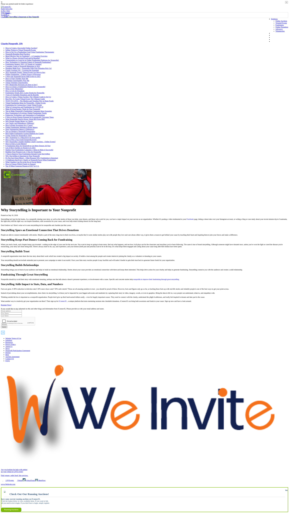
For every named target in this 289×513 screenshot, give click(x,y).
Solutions (274, 19)
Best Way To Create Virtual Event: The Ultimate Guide (25, 99)
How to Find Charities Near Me (16, 79)
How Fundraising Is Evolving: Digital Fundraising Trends (26, 113)
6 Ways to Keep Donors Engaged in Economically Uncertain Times (29, 117)
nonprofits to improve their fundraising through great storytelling (156, 279)
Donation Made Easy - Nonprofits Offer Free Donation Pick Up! (28, 68)
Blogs (7, 15)
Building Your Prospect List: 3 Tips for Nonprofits (23, 152)
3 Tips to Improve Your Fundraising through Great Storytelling (27, 154)
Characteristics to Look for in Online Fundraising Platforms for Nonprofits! (32, 60)
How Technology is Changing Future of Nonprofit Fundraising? (28, 62)
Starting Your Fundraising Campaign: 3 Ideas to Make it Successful (29, 150)
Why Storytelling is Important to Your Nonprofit (22, 17)
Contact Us (275, 41)
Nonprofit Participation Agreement (17, 351)
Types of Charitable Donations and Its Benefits (22, 95)
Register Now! (6, 305)
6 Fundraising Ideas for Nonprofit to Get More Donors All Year (27, 146)
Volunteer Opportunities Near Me (17, 81)
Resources (9, 342)
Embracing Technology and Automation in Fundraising (25, 115)
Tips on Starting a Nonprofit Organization (20, 131)
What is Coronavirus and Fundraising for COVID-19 (24, 107)
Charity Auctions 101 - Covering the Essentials (22, 70)
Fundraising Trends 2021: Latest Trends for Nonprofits (24, 93)
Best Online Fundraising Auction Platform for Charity (24, 133)
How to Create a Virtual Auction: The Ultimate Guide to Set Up (28, 97)
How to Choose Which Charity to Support (20, 164)
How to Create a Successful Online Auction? (21, 48)
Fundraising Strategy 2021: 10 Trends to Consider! (23, 64)
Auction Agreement (12, 357)
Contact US (9, 359)
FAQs (7, 361)
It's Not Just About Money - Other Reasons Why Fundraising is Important (31, 158)
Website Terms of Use (13, 338)
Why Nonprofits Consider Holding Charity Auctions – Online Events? (30, 142)
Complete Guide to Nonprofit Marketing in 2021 (22, 66)
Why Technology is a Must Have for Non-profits (22, 138)
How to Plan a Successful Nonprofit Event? (21, 140)
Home (7, 13)
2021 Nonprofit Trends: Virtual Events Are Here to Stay (25, 72)
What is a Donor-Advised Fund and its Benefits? (22, 58)
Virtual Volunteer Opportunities (16, 83)
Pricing (7, 353)
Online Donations (281, 27)
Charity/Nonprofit (12, 43)
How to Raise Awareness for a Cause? (19, 125)
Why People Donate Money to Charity (19, 121)
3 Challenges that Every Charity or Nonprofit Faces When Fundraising (30, 160)
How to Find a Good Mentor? (16, 144)
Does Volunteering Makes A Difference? (19, 129)
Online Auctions (281, 21)
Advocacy (279, 29)
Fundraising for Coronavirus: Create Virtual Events (23, 105)
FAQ (273, 39)
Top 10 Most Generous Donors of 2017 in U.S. (22, 166)
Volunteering (280, 31)
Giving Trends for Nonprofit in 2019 (18, 136)
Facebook (190, 219)
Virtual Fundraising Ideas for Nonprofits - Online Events (25, 103)
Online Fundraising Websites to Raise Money (21, 127)
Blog (272, 37)
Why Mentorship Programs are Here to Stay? (21, 85)
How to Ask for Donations (14, 91)
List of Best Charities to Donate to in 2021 (20, 148)
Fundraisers (279, 25)
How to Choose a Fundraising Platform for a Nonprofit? (25, 87)
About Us (274, 33)
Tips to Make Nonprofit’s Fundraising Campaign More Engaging (28, 111)
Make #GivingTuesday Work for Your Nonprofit (22, 109)
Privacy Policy (10, 344)
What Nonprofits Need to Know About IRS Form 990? (25, 119)
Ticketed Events (281, 23)
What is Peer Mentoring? (14, 89)
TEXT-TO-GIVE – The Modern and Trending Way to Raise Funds (29, 101)
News (273, 35)
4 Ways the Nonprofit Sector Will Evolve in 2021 (23, 76)
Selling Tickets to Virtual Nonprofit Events (20, 50)
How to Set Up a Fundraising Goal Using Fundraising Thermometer (29, 52)
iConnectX (63, 301)
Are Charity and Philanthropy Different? (19, 123)
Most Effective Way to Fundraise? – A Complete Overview (26, 56)
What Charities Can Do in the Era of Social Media (23, 162)
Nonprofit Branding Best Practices (17, 54)
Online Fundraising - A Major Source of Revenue (23, 74)
